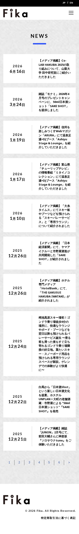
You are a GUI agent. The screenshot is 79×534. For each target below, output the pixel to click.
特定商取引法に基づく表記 (58, 517)
